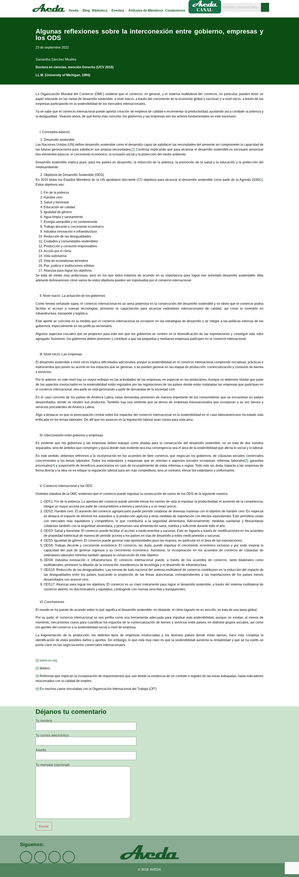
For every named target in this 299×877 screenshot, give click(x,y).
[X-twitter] (40, 857)
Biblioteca (99, 10)
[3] (246, 460)
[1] (133, 149)
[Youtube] (54, 857)
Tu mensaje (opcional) (53, 765)
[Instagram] (26, 857)
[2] (261, 179)
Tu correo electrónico (52, 735)
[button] (75, 10)
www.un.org (48, 660)
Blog (86, 10)
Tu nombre (44, 721)
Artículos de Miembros (145, 10)
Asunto (41, 750)
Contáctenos (175, 10)
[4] (53, 465)
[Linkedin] (69, 857)
